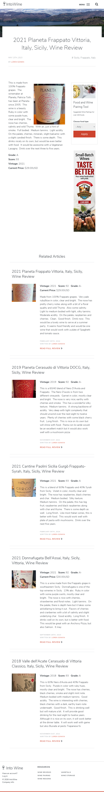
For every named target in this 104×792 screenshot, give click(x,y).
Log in (5, 776)
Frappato (85, 57)
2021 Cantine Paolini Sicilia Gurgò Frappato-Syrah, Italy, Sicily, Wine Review (49, 469)
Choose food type (80, 121)
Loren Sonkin (17, 62)
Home (7, 15)
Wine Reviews (44, 772)
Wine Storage (68, 775)
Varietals (66, 772)
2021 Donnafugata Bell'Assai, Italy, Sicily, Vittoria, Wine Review (46, 560)
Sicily (76, 57)
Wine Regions (44, 779)
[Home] (4, 4)
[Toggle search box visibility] (96, 4)
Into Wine (14, 768)
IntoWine (14, 4)
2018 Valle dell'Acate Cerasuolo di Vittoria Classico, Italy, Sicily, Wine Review (47, 664)
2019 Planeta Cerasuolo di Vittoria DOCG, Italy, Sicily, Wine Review (51, 370)
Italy (93, 57)
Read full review (50, 348)
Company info (8, 782)
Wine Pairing (44, 775)
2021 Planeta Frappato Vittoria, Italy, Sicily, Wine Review (47, 274)
